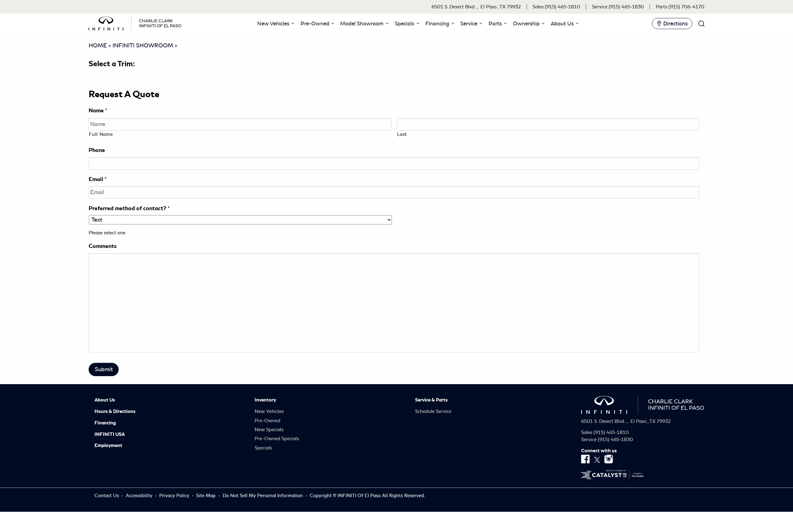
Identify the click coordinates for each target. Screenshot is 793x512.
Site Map (206, 495)
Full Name (101, 134)
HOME (98, 45)
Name (98, 110)
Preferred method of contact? (129, 208)
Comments (102, 245)
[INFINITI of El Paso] (135, 22)
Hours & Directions (114, 411)
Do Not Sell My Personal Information (263, 495)
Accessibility (140, 495)
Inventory (265, 400)
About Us (104, 400)
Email (98, 179)
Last (402, 134)
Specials (263, 448)
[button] (274, 23)
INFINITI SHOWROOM (142, 45)
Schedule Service (433, 411)
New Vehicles (269, 411)
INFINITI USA (109, 434)
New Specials (269, 429)
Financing (105, 423)
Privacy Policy (175, 495)
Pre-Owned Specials (277, 438)
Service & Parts (431, 400)
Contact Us (107, 495)
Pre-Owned (267, 420)
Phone (97, 150)
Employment (108, 445)
